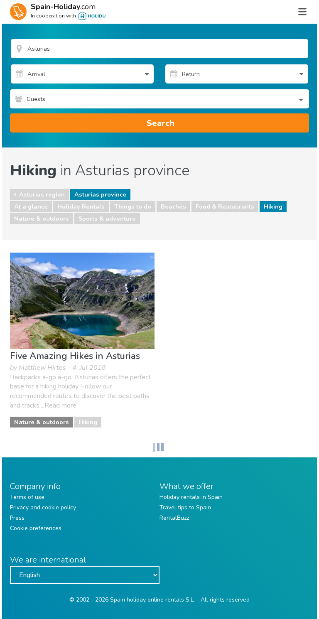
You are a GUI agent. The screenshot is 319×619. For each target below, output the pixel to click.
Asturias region (42, 194)
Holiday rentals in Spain (191, 497)
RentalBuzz (174, 518)
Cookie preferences (35, 528)
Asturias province (100, 194)
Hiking (273, 206)
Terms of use (27, 497)
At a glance (31, 206)
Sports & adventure (107, 218)
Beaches (173, 206)
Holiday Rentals (81, 206)
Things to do (132, 206)
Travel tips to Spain (185, 507)
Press (17, 518)
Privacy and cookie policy (43, 507)
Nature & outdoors (41, 218)
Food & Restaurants (225, 206)
